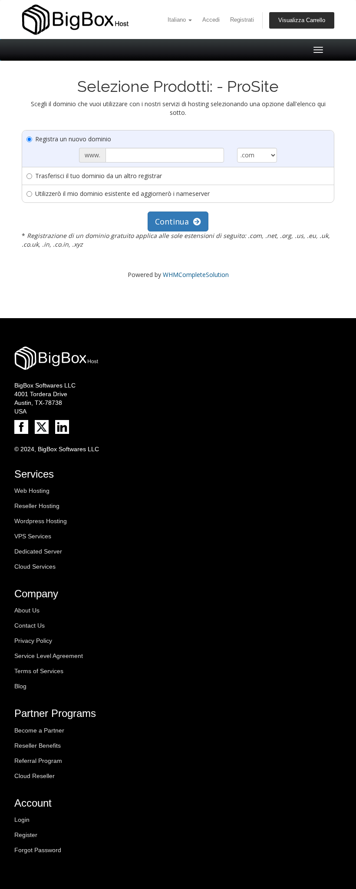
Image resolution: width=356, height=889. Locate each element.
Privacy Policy (33, 640)
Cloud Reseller (34, 775)
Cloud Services (35, 566)
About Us (27, 610)
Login (22, 819)
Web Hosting (31, 490)
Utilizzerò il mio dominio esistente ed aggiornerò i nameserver (122, 193)
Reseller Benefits (37, 745)
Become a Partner (39, 730)
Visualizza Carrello (301, 20)
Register (25, 834)
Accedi (211, 20)
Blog (20, 686)
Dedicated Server (38, 551)
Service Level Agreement (48, 655)
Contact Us (29, 625)
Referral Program (38, 760)
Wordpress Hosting (40, 521)
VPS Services (32, 536)
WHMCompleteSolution (196, 274)
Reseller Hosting (36, 505)
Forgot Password (37, 850)
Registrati (242, 20)
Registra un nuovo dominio (73, 139)
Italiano (178, 20)
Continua (174, 221)
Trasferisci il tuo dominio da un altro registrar (98, 176)
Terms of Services (38, 671)
